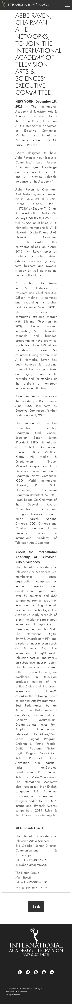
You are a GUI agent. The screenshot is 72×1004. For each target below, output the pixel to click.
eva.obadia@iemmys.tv (31, 865)
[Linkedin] (52, 972)
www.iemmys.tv (45, 815)
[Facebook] (20, 972)
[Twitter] (28, 972)
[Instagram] (36, 972)
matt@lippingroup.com (31, 887)
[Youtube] (44, 972)
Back (36, 906)
